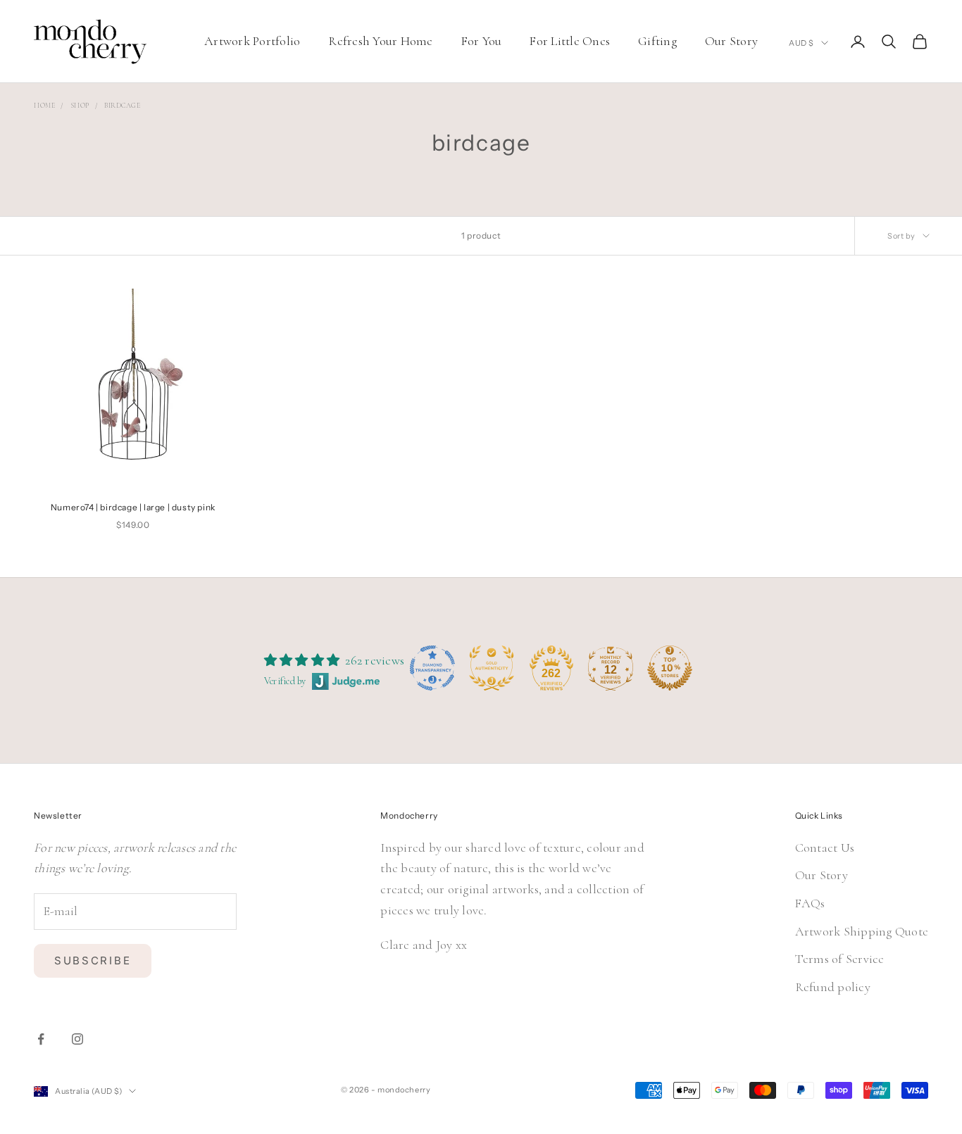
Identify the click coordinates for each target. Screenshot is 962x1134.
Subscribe (92, 960)
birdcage (122, 105)
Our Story (731, 41)
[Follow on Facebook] (41, 1039)
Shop (79, 105)
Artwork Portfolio (252, 41)
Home (44, 105)
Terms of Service (840, 958)
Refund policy (832, 987)
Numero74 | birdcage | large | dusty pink (133, 507)
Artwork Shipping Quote (862, 931)
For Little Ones (570, 41)
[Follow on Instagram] (77, 1039)
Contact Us (825, 847)
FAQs (810, 903)
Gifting (657, 41)
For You (481, 41)
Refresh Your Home (380, 41)
